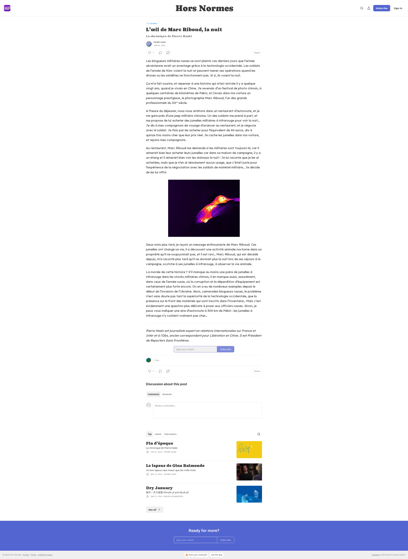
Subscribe (382, 8)
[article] (204, 449)
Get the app (216, 554)
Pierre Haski (160, 42)
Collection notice (45, 554)
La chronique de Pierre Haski (162, 447)
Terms (33, 554)
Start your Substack (198, 554)
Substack (376, 554)
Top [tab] (150, 434)
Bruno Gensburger (173, 496)
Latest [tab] (158, 434)
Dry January (159, 488)
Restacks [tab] (167, 394)
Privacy (26, 554)
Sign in (398, 8)
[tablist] (160, 394)
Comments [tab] (153, 394)
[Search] (362, 8)
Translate (153, 23)
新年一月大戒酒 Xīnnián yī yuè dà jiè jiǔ (167, 492)
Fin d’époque (159, 443)
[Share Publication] (369, 8)
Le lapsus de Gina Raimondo (175, 465)
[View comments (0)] (160, 53)
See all (152, 509)
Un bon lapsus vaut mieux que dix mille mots (171, 470)
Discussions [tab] (170, 434)
